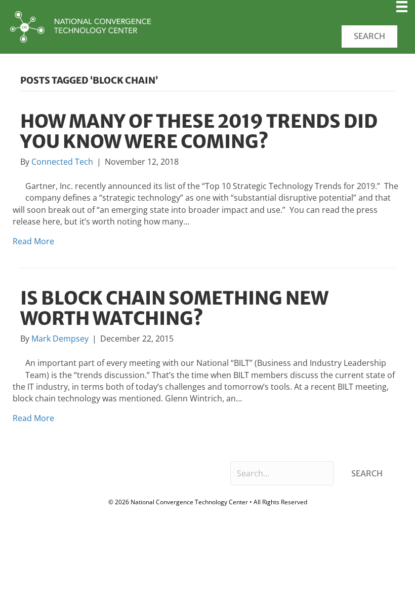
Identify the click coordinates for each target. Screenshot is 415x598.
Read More (33, 241)
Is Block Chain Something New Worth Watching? (174, 308)
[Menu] (402, 10)
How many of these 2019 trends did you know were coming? (199, 131)
